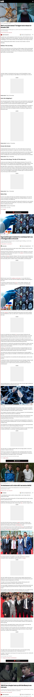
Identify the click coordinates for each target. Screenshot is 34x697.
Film (9, 23)
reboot (24, 558)
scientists (6, 312)
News (4, 234)
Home (2, 23)
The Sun (22, 526)
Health (7, 234)
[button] (32, 34)
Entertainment (5, 23)
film (21, 502)
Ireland (4, 209)
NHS (8, 256)
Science (7, 457)
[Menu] (33, 1)
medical (21, 252)
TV (9, 483)
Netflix (18, 522)
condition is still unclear (16, 278)
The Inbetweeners (13, 657)
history (16, 282)
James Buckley (8, 529)
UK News (8, 657)
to (4, 347)
